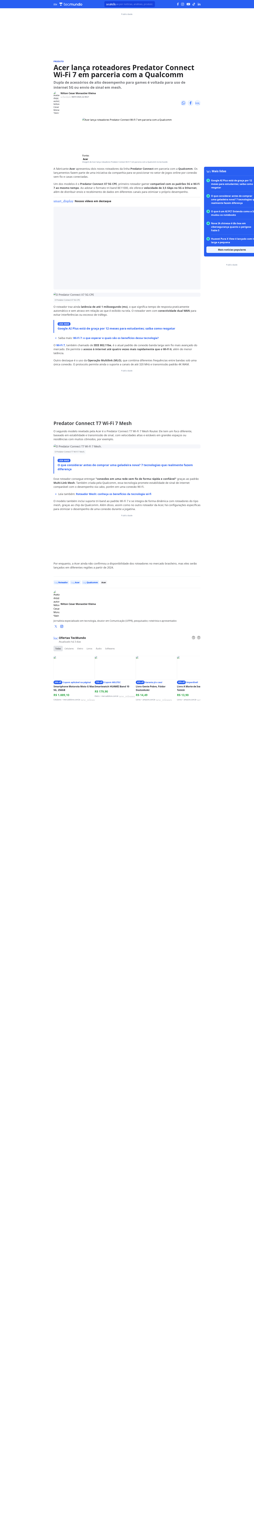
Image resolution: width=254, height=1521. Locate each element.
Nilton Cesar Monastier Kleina (78, 93)
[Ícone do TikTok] (193, 4)
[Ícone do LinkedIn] (199, 4)
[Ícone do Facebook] (178, 4)
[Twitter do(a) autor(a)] (56, 626)
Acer (85, 159)
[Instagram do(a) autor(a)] (61, 626)
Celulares (69, 648)
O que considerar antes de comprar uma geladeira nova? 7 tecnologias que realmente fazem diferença (125, 467)
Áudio (99, 648)
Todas (58, 648)
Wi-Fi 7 (60, 345)
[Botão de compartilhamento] (183, 103)
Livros (89, 648)
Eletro (80, 648)
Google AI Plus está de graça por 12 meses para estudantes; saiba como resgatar (116, 328)
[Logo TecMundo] (70, 4)
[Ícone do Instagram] (182, 4)
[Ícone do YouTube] (188, 4)
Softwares (110, 648)
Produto (59, 61)
